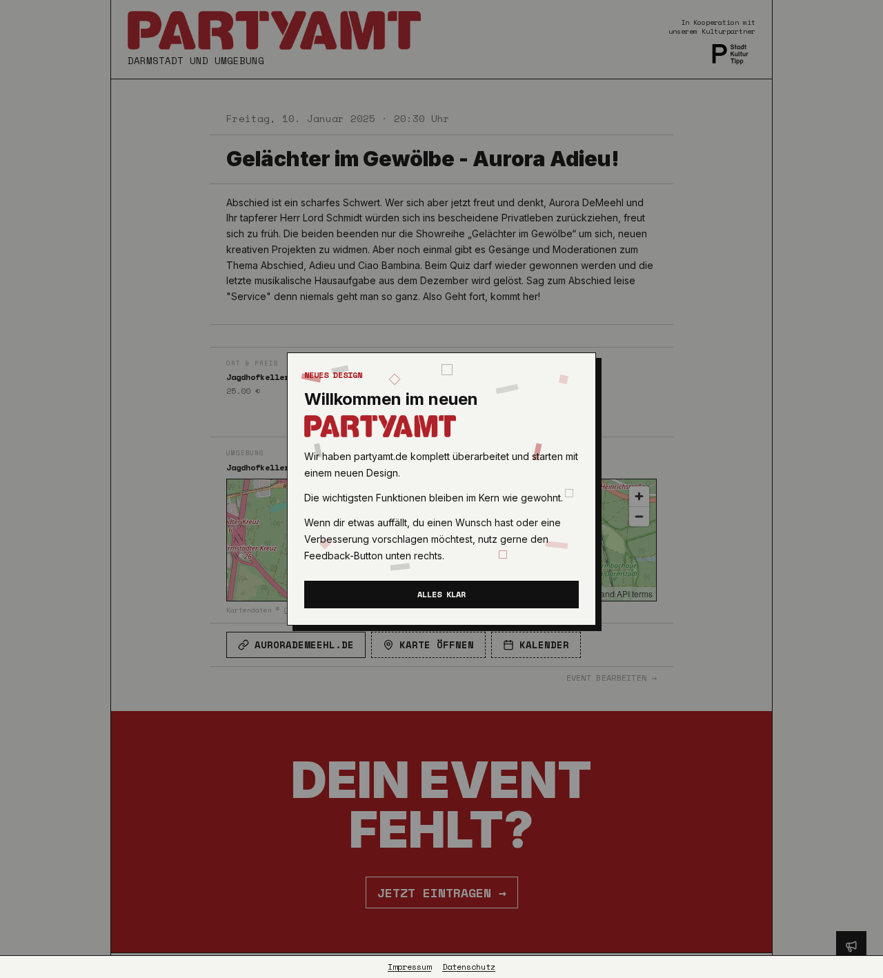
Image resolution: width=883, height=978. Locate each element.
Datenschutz (468, 966)
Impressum (409, 966)
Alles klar (441, 594)
